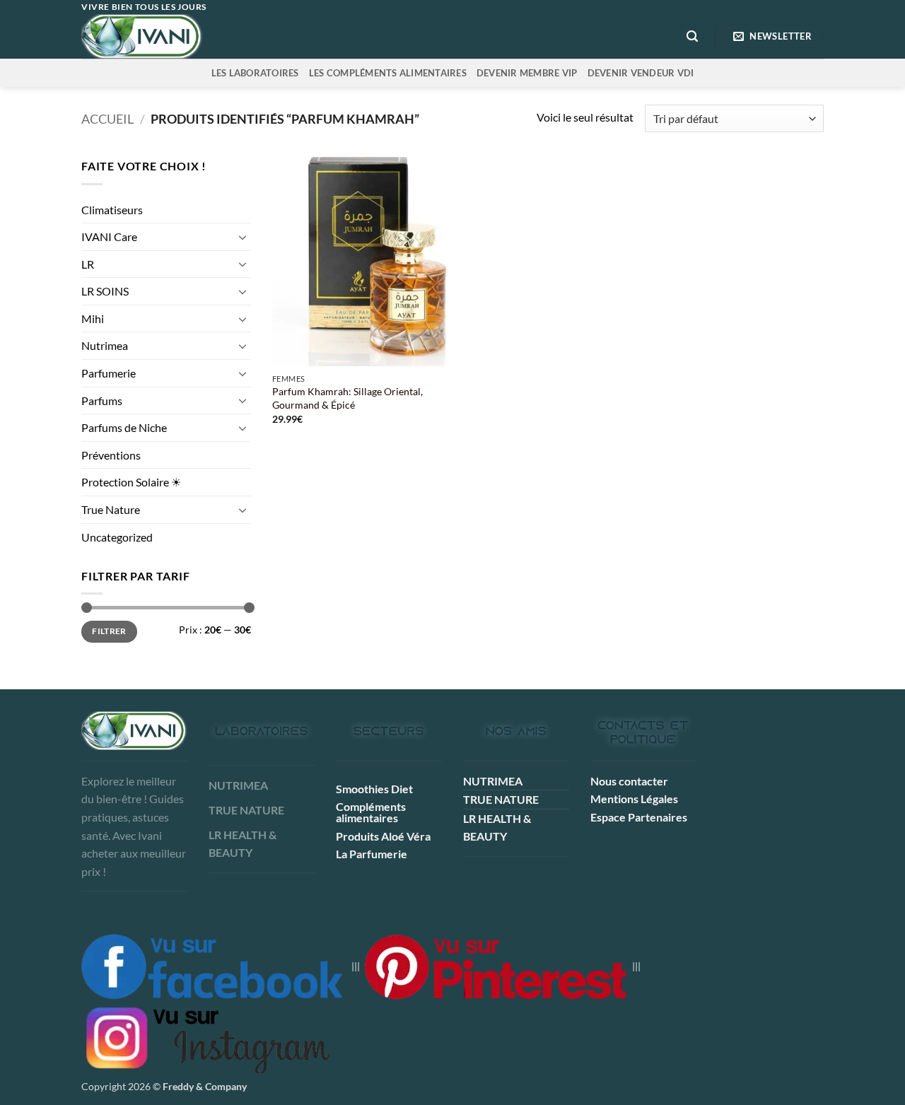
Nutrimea (104, 345)
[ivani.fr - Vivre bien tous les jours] (171, 36)
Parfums (101, 400)
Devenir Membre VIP (527, 72)
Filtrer (109, 631)
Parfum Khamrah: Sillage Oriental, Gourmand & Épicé (347, 398)
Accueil (107, 119)
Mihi (92, 318)
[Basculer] (242, 236)
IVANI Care (109, 236)
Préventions (111, 455)
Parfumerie (108, 373)
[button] (692, 36)
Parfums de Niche (124, 427)
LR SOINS (105, 291)
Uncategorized (117, 537)
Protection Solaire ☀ (131, 482)
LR (87, 264)
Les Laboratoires (255, 72)
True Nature (110, 509)
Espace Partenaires (638, 817)
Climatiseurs (112, 209)
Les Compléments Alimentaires (388, 72)
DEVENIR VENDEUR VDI (641, 72)
